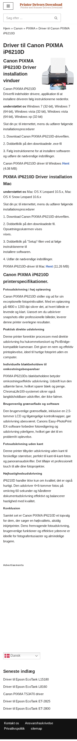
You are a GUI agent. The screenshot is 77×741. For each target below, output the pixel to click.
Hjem (6, 28)
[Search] (56, 18)
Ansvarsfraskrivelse (39, 723)
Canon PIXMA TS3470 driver (23, 694)
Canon (18, 28)
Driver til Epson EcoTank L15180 (26, 679)
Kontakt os (11, 723)
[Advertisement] (38, 605)
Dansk (15, 655)
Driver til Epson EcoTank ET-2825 (26, 701)
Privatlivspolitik (14, 728)
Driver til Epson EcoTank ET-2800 (26, 708)
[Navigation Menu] (8, 6)
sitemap (36, 728)
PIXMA (30, 28)
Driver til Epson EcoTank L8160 (25, 686)
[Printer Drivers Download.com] (41, 6)
